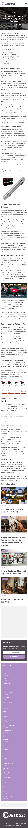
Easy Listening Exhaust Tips (10, 59)
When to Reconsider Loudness (11, 61)
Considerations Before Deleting (11, 56)
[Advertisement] (14, 622)
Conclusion (6, 63)
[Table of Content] (18, 50)
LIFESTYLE (14, 12)
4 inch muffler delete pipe (9, 272)
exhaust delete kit (11, 153)
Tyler (7, 24)
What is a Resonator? (8, 52)
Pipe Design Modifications (9, 58)
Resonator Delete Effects (9, 54)
